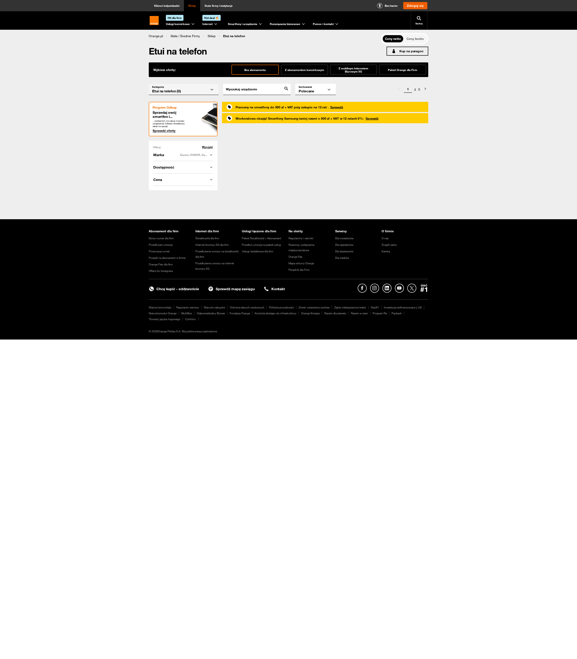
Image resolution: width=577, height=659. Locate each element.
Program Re (380, 313)
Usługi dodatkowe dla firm (257, 251)
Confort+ (190, 319)
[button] (156, 36)
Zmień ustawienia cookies (314, 307)
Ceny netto (393, 39)
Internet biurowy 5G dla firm (212, 244)
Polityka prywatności (281, 307)
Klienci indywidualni (166, 5)
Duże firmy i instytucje (219, 5)
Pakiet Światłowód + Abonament (261, 238)
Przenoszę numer (159, 251)
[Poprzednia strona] (399, 89)
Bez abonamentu (255, 70)
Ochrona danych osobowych (247, 307)
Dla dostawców (344, 251)
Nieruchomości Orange (162, 313)
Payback (397, 313)
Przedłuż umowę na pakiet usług (261, 244)
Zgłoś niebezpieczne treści (350, 307)
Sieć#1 (375, 307)
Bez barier (391, 5)
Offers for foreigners (161, 271)
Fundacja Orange (240, 313)
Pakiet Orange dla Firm (402, 70)
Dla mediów (342, 258)
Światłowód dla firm (207, 238)
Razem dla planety (335, 313)
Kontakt (278, 289)
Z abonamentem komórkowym (304, 70)
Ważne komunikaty (160, 307)
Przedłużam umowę (160, 244)
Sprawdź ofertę (164, 130)
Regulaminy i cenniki (300, 238)
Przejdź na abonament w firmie (167, 258)
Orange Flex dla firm (161, 264)
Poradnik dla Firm (298, 269)
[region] (265, 36)
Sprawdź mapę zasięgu (235, 289)
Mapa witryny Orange (301, 263)
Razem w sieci (359, 313)
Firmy (192, 5)
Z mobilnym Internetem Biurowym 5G (353, 69)
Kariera (386, 251)
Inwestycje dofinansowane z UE (403, 307)
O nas (385, 238)
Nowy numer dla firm (161, 238)
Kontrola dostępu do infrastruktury (275, 313)
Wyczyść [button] (207, 147)
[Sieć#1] (424, 288)
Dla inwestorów (344, 238)
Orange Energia (310, 313)
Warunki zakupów (214, 307)
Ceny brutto (415, 39)
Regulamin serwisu (187, 307)
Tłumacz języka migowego (164, 319)
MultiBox (186, 313)
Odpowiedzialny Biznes (211, 313)
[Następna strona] (425, 89)
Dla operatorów (344, 244)
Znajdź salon (389, 244)
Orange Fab (295, 256)
